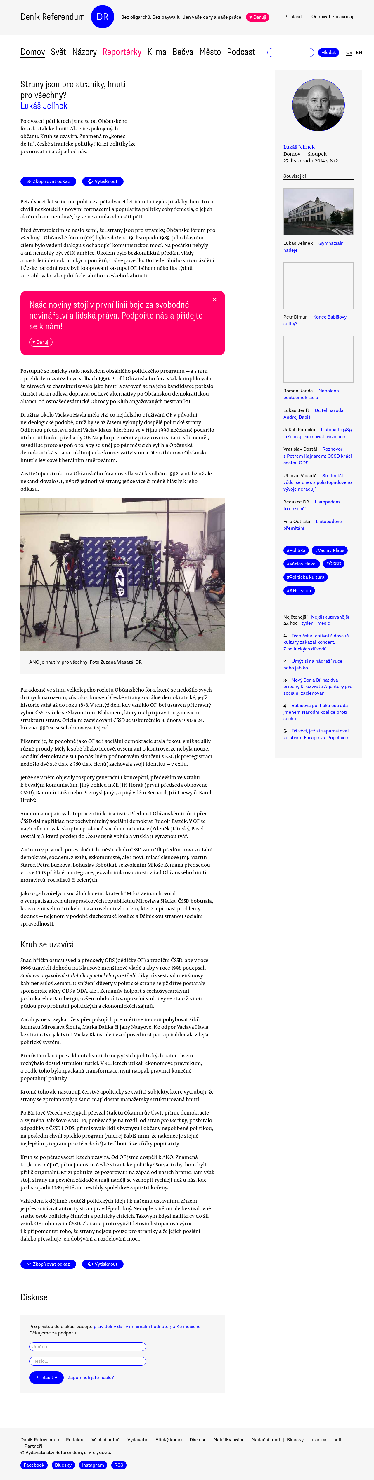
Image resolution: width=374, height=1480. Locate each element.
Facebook (34, 1465)
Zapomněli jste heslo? (91, 1378)
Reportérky (122, 51)
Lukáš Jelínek (43, 105)
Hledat (328, 52)
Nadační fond (266, 1440)
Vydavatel (137, 1440)
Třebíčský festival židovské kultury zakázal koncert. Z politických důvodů (316, 642)
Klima (157, 51)
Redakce (75, 1440)
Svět (58, 51)
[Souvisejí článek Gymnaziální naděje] (318, 213)
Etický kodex (169, 1440)
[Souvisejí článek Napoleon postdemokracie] (318, 360)
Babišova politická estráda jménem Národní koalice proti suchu (315, 712)
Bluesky (295, 1440)
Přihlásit (293, 17)
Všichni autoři (105, 1440)
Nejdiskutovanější (330, 617)
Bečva (182, 51)
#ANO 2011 (299, 591)
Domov (32, 51)
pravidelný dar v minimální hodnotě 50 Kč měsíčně (147, 1326)
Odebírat (332, 17)
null (337, 1440)
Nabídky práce (229, 1440)
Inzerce (318, 1440)
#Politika (296, 550)
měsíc (323, 623)
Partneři (33, 1446)
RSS (119, 1465)
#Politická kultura (306, 577)
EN (359, 52)
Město (210, 51)
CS (349, 52)
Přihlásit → (46, 1378)
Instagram (93, 1465)
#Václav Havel (302, 564)
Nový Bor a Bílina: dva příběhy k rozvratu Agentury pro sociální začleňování (317, 686)
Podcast (241, 51)
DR (102, 16)
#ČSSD (333, 564)
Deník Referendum (52, 16)
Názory (84, 51)
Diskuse (198, 1440)
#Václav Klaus (329, 550)
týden (308, 623)
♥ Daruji (257, 17)
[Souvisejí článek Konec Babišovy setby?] (318, 286)
